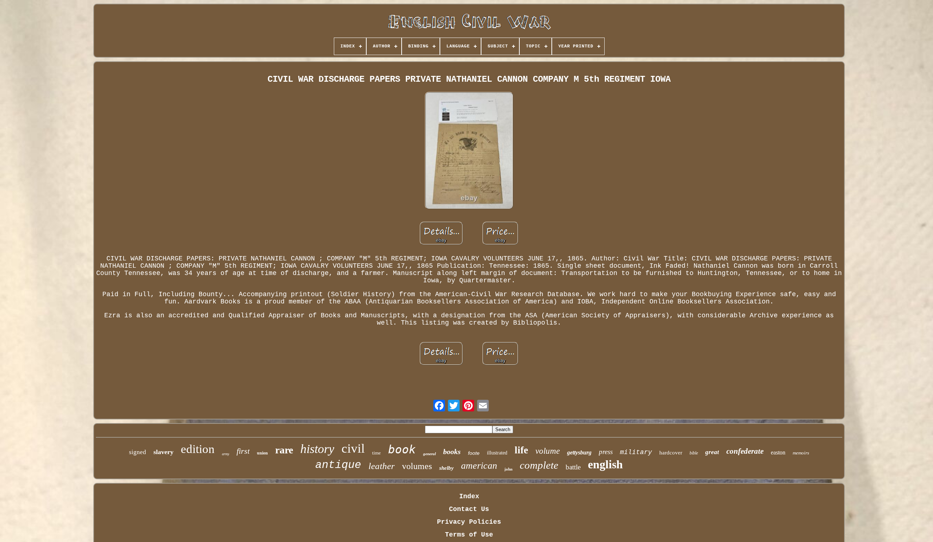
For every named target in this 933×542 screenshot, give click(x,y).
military (636, 452)
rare (284, 450)
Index (469, 496)
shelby (446, 468)
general (429, 454)
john (508, 469)
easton (778, 452)
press (606, 452)
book (402, 449)
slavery (163, 452)
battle (573, 467)
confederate (745, 451)
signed (137, 452)
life (521, 450)
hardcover (670, 453)
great (712, 452)
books (452, 452)
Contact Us (469, 509)
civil (353, 448)
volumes (417, 466)
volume (547, 451)
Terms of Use (469, 534)
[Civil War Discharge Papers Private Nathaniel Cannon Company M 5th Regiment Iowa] (469, 151)
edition (198, 449)
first (243, 451)
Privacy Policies (469, 522)
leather (381, 466)
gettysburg (579, 452)
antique (338, 465)
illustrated (497, 453)
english (605, 464)
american (479, 465)
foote (474, 453)
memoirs (801, 453)
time (376, 453)
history (317, 449)
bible (694, 453)
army (225, 454)
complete (539, 465)
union (262, 453)
